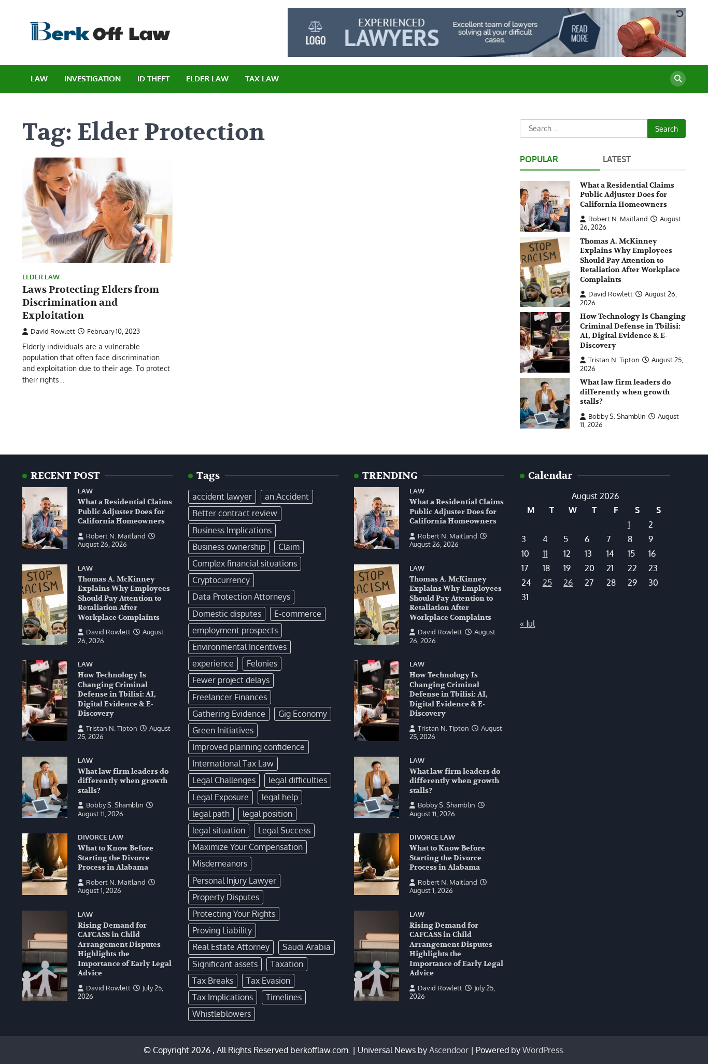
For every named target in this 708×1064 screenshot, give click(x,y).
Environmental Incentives (239, 647)
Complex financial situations (244, 563)
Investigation (92, 78)
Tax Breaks (212, 980)
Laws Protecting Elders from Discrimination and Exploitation (90, 302)
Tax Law (262, 78)
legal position (267, 813)
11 (545, 553)
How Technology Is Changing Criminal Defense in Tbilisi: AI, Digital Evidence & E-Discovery (633, 331)
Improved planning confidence (248, 747)
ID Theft (153, 78)
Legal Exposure (220, 797)
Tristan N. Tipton (614, 360)
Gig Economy (302, 713)
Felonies (262, 663)
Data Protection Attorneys (241, 596)
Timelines (284, 997)
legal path (211, 813)
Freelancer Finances (229, 697)
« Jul (527, 623)
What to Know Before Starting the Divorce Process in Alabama (115, 858)
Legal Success (284, 830)
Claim (289, 547)
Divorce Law (100, 837)
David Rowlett (53, 331)
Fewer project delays (231, 680)
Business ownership (228, 547)
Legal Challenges (224, 780)
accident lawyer (222, 496)
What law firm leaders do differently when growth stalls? (625, 392)
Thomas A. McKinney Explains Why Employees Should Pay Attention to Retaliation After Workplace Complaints (630, 260)
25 (547, 582)
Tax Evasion (268, 980)
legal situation (218, 830)
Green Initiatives (222, 730)
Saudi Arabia (306, 947)
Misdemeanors (219, 863)
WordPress (542, 1050)
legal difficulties (297, 780)
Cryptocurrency (221, 580)
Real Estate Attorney (231, 947)
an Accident (287, 496)
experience (213, 663)
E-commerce (297, 613)
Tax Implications (222, 997)
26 (568, 582)
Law (39, 78)
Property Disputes (225, 897)
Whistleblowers (221, 1014)
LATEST (617, 159)
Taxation (287, 964)
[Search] (678, 79)
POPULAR (539, 159)
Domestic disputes (226, 613)
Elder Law (207, 78)
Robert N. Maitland (618, 219)
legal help (280, 797)
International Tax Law (233, 763)
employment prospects (235, 630)
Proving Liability (222, 930)
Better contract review (234, 513)
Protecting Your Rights (233, 914)
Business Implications (232, 530)
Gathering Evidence (228, 713)
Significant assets (225, 964)
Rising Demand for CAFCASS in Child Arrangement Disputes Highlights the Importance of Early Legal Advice (125, 949)
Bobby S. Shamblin (617, 416)
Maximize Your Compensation (247, 847)
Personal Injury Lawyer (234, 880)
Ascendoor (449, 1050)
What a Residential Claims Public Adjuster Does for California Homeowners (627, 195)
